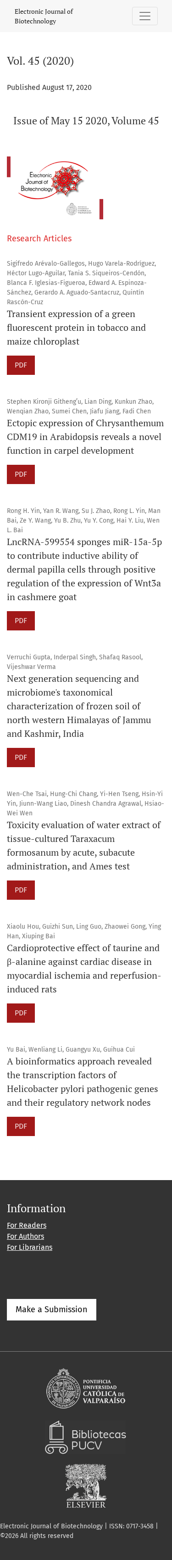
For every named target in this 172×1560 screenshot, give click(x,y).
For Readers (26, 1225)
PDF (21, 365)
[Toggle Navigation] (145, 16)
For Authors (25, 1236)
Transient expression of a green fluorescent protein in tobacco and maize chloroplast (76, 327)
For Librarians (29, 1247)
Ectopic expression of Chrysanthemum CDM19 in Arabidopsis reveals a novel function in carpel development (85, 437)
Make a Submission (52, 1309)
